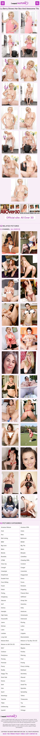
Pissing (3, 659)
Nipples (23, 648)
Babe (22, 534)
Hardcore (23, 611)
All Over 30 (15, 229)
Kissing (23, 622)
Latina (22, 626)
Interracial (24, 618)
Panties (23, 651)
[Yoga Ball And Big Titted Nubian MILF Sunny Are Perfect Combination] (10, 242)
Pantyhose (4, 655)
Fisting (3, 593)
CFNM (3, 560)
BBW (2, 542)
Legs (22, 629)
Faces (22, 582)
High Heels (4, 615)
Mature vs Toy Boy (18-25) (29, 640)
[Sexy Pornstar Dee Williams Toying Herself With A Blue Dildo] (10, 338)
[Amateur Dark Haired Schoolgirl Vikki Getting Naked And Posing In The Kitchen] (28, 314)
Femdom (23, 586)
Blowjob (23, 553)
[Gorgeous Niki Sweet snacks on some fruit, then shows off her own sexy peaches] (28, 458)
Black (22, 549)
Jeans (3, 622)
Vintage (23, 710)
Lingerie (23, 633)
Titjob (2, 703)
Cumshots (24, 571)
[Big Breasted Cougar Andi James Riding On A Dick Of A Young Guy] (10, 266)
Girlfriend (23, 597)
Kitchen (3, 626)
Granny (3, 608)
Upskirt (3, 710)
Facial (3, 586)
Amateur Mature (6, 527)
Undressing (4, 706)
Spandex (23, 688)
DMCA (23, 733)
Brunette (3, 556)
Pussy (3, 666)
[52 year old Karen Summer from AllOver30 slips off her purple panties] (10, 482)
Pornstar (3, 662)
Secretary (24, 673)
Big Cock (4, 545)
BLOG (4, 733)
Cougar (23, 567)
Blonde (3, 553)
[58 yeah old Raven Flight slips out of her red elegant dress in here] (10, 458)
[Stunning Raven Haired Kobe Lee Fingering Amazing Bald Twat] (10, 314)
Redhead (23, 670)
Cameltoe (23, 556)
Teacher (3, 699)
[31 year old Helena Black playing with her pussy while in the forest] (10, 506)
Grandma (23, 604)
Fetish (3, 589)
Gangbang (4, 597)
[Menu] (3, 3)
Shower (23, 681)
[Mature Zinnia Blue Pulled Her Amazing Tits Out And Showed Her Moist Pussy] (28, 290)
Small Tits (24, 684)
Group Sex (24, 600)
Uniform (23, 706)
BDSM (22, 542)
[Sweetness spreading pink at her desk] (28, 506)
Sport (2, 692)
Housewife (4, 618)
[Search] (37, 3)
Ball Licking (4, 538)
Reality (3, 670)
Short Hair (4, 677)
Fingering (23, 589)
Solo (2, 688)
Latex (2, 629)
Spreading (24, 692)
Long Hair (4, 637)
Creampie (4, 571)
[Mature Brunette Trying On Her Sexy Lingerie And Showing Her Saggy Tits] (28, 482)
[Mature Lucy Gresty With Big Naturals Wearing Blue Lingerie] (28, 242)
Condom (23, 564)
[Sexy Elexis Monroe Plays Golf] (28, 434)
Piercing (23, 655)
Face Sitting (4, 582)
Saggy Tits (4, 673)
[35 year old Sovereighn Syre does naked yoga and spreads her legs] (28, 386)
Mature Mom (5, 640)
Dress (22, 578)
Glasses (3, 600)
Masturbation (25, 637)
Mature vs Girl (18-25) (8, 644)
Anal (2, 531)
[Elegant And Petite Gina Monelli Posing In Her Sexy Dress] (10, 290)
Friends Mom (25, 593)
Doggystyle (24, 575)
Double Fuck (5, 578)
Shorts (3, 681)
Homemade (24, 615)
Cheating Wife (25, 560)
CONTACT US (33, 733)
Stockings (4, 695)
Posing (23, 662)
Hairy (22, 608)
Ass (2, 534)
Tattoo (23, 695)
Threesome (24, 699)
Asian (22, 531)
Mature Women (25, 644)
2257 (27, 733)
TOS (8, 733)
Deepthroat (4, 575)
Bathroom (24, 538)
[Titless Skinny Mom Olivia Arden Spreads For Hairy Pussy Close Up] (10, 434)
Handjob (3, 611)
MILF (2, 648)
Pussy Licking (25, 666)
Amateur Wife (25, 527)
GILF (2, 604)
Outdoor (3, 651)
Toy (22, 703)
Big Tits (23, 545)
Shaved (23, 677)
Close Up (4, 564)
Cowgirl (3, 567)
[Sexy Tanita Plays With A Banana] (28, 338)
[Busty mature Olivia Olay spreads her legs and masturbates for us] (10, 362)
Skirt (2, 684)
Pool (22, 659)
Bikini (2, 549)
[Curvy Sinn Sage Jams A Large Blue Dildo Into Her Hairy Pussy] (10, 410)
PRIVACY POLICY (15, 733)
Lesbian (3, 633)
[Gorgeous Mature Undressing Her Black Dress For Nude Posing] (28, 362)
